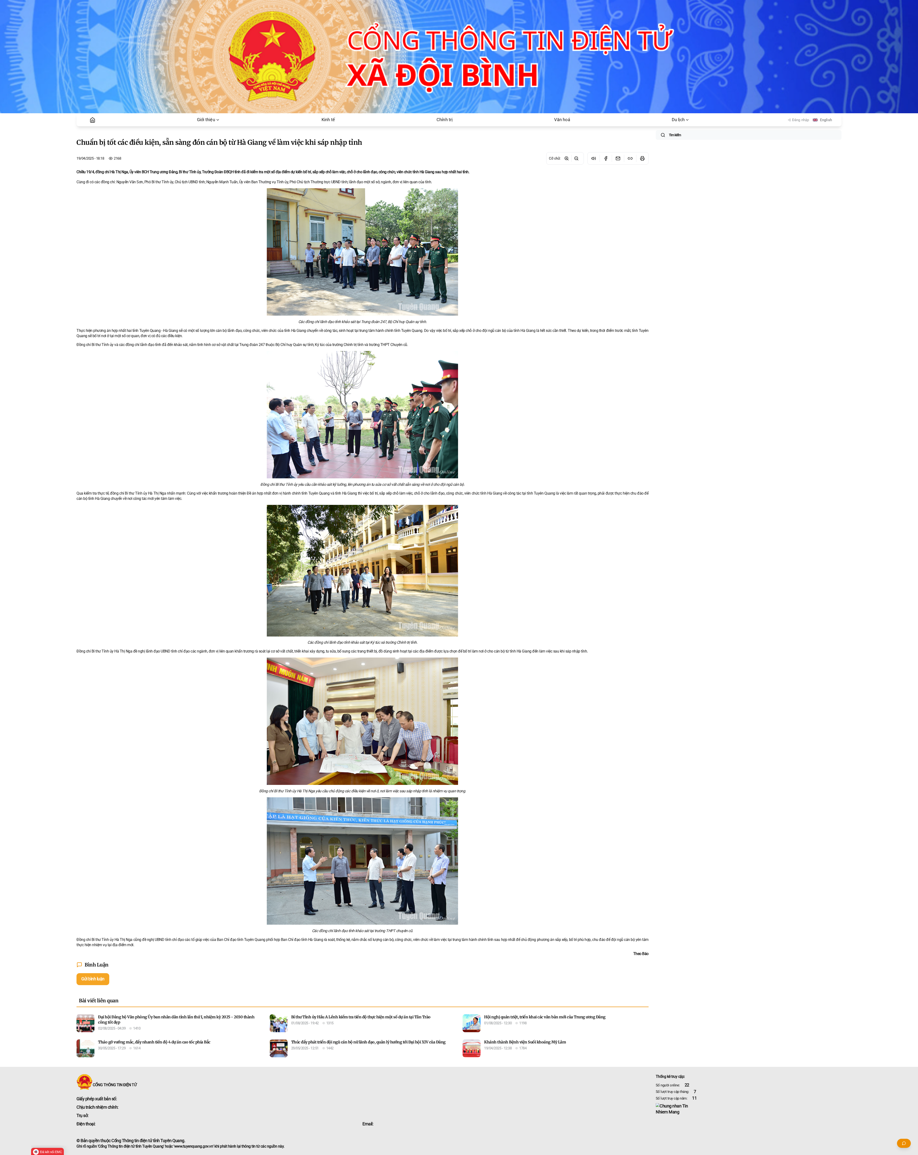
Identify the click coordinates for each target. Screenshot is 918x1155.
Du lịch (678, 119)
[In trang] (642, 158)
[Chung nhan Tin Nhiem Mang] (749, 1109)
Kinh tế (328, 119)
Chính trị (445, 119)
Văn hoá (562, 119)
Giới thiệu (206, 119)
